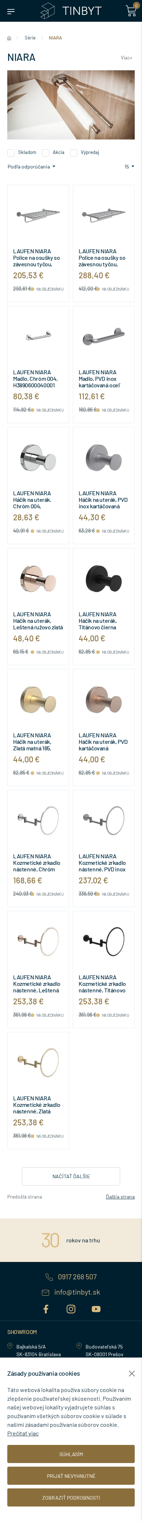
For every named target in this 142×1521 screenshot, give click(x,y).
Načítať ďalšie (71, 1176)
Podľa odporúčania (29, 166)
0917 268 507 (76, 1277)
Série (30, 38)
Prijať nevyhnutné (71, 1476)
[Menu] (11, 11)
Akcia (58, 152)
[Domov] (9, 38)
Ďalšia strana (120, 1196)
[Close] (131, 1373)
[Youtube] (96, 1308)
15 (127, 166)
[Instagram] (72, 1308)
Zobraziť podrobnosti (71, 1498)
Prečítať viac (23, 1433)
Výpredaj (90, 152)
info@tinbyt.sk (76, 1292)
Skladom (27, 152)
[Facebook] (47, 1308)
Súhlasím (71, 1454)
